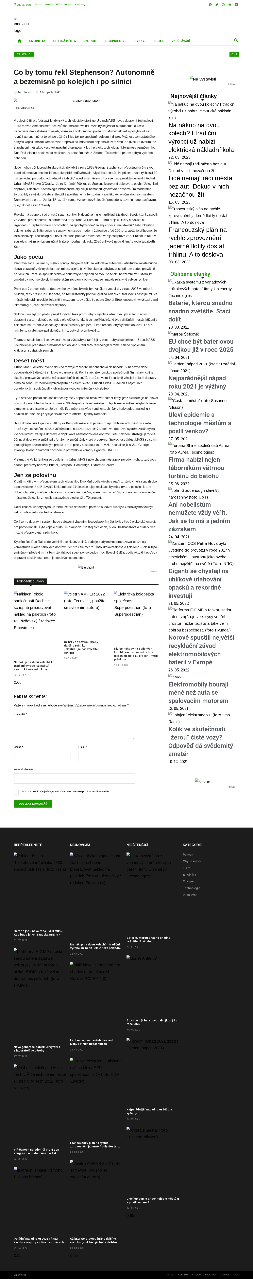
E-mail (82, 747)
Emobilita (189, 874)
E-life (186, 867)
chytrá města (64, 41)
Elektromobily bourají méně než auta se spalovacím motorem (198, 692)
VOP (236, 1274)
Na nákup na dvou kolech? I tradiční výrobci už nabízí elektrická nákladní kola (33, 666)
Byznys (188, 854)
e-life (159, 41)
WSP (109, 383)
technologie (115, 41)
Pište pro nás (64, 4)
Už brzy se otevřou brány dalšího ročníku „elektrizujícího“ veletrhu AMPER (93, 1242)
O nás (38, 4)
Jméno (18, 747)
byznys (140, 41)
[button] (236, 40)
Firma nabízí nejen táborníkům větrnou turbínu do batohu (196, 468)
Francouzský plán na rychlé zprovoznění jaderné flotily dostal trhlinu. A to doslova (93, 1146)
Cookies (225, 1274)
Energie (188, 881)
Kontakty (80, 4)
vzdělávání (181, 41)
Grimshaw (136, 372)
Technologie (191, 888)
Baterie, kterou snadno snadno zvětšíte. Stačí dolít (200, 311)
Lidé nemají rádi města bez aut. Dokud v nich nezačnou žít (200, 186)
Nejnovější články (193, 96)
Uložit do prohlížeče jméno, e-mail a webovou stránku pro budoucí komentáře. (65, 791)
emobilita (37, 41)
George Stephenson (109, 167)
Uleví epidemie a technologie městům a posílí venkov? (199, 423)
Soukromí (210, 1274)
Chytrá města (192, 861)
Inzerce (49, 4)
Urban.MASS (105, 120)
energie (90, 41)
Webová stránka (23, 769)
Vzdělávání (190, 894)
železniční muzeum (62, 299)
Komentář (20, 714)
